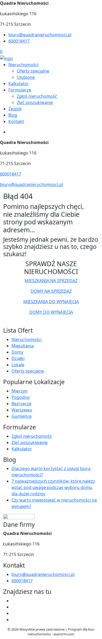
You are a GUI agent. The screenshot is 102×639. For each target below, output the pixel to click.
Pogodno (21, 397)
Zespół (14, 109)
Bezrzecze (21, 403)
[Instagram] (14, 619)
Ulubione (26, 77)
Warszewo (22, 410)
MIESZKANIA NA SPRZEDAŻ (51, 281)
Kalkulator (18, 83)
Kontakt (16, 121)
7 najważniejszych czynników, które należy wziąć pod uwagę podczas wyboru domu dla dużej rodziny (53, 487)
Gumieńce (22, 416)
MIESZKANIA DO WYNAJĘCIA (51, 302)
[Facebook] (14, 601)
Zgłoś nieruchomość (37, 96)
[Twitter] (14, 607)
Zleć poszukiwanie (35, 102)
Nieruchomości (23, 65)
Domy (17, 352)
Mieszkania (23, 346)
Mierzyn (19, 391)
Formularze (19, 90)
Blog (12, 115)
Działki (18, 358)
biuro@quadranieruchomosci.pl (39, 35)
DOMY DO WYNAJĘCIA (51, 312)
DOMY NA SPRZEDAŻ (51, 291)
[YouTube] (14, 613)
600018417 (19, 41)
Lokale (18, 365)
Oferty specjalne (33, 71)
